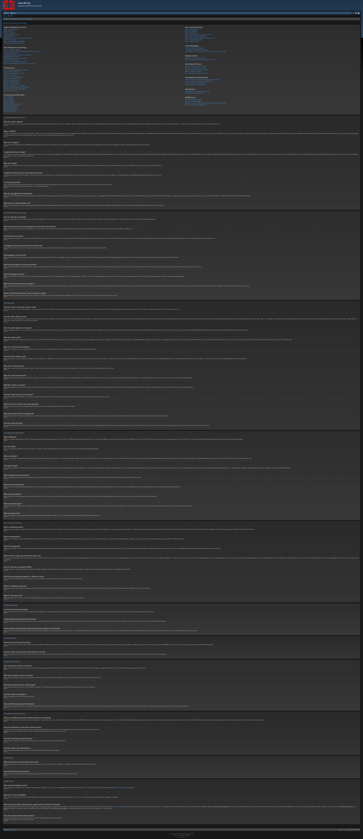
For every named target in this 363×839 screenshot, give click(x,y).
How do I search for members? (193, 71)
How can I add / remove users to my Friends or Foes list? (201, 59)
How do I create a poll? (10, 75)
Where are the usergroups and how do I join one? (198, 34)
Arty (178, 835)
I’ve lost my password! (10, 40)
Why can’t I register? (9, 33)
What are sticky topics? (10, 107)
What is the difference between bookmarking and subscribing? (202, 79)
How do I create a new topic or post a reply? (16, 70)
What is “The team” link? (192, 41)
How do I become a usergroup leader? (195, 36)
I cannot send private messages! (194, 48)
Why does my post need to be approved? (15, 89)
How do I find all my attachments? (194, 93)
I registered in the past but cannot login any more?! (18, 38)
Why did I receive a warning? (12, 83)
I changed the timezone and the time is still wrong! (17, 55)
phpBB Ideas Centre (77, 797)
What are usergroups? (191, 33)
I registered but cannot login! (11, 34)
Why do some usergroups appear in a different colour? (200, 38)
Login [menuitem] (356, 13)
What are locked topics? (10, 109)
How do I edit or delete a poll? (12, 78)
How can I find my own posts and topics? (196, 73)
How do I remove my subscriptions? (195, 84)
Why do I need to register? (11, 29)
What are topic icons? (10, 111)
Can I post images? (9, 102)
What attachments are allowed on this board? (197, 91)
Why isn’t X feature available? (193, 101)
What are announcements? (11, 105)
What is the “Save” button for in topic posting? (16, 87)
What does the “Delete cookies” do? (13, 43)
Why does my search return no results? (196, 68)
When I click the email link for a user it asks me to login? (19, 63)
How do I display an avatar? (11, 60)
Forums (15, 13)
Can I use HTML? (8, 99)
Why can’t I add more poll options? (13, 77)
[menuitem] (353, 13)
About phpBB (121, 787)
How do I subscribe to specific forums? (195, 83)
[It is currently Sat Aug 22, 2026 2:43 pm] (358, 19)
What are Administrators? (192, 29)
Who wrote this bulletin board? (193, 99)
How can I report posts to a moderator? (14, 85)
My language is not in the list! (12, 56)
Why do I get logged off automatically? (14, 41)
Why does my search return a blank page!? (197, 69)
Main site (6, 13)
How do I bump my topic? (11, 90)
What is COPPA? (8, 31)
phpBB (171, 257)
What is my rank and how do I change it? (15, 62)
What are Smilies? (9, 100)
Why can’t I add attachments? (12, 82)
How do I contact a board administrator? (196, 104)
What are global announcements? (13, 104)
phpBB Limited (50, 787)
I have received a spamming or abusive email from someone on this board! (205, 51)
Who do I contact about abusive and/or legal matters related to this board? (205, 103)
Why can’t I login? (9, 36)
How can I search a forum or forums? (195, 66)
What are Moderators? (191, 31)
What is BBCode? (9, 97)
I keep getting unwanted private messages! (197, 49)
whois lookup (117, 806)
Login (6, 15)
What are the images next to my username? (16, 58)
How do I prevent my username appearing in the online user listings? (22, 51)
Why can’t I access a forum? (12, 80)
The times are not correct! (11, 53)
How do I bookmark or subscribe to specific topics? (199, 81)
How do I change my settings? (12, 49)
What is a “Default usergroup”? (193, 40)
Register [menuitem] (359, 13)
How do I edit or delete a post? (12, 71)
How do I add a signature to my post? (14, 73)
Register (12, 15)
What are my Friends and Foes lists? (195, 58)
